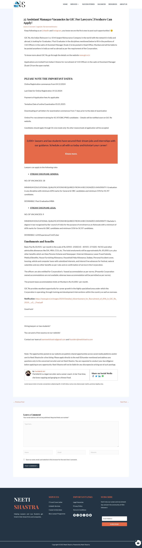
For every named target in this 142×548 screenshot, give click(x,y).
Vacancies (101, 4)
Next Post (124, 402)
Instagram (57, 30)
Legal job (39, 26)
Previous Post (18, 402)
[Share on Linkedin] (99, 376)
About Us (123, 4)
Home (65, 4)
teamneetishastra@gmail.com (53, 339)
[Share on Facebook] (93, 376)
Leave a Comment (29, 26)
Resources (113, 4)
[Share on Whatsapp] (103, 376)
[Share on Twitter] (96, 376)
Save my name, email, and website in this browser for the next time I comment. (51, 459)
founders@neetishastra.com (81, 339)
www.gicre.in (84, 55)
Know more (71, 153)
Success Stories (88, 4)
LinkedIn (45, 30)
